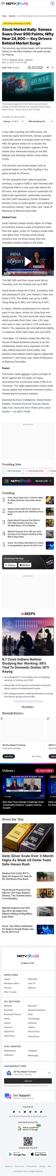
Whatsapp (33, 1055)
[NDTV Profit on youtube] (35, 1112)
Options (32, 987)
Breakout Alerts (12, 983)
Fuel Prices (9, 1036)
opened (25, 374)
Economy (8, 1010)
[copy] (52, 67)
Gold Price (9, 1031)
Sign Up (28, 1081)
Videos (31, 1027)
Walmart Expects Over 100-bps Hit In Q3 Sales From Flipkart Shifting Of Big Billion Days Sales (17, 912)
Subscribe (9, 756)
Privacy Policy (32, 1166)
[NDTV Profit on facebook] (14, 1112)
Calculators (33, 1036)
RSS (49, 1166)
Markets (29, 59)
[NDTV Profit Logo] (28, 955)
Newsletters (10, 1050)
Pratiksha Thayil (16, 59)
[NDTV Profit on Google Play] (17, 1154)
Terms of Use (19, 1166)
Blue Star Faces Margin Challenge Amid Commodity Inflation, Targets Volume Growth (23, 805)
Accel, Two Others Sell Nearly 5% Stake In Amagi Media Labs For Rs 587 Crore (18, 929)
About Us (8, 1166)
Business (17, 400)
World (7, 1018)
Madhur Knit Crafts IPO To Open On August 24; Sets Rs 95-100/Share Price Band (17, 876)
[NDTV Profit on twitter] (19, 1112)
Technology (34, 1018)
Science (8, 1027)
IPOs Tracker (10, 992)
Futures (8, 987)
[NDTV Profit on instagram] (25, 1112)
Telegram (32, 1050)
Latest (46, 407)
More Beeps (27, 707)
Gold (16, 407)
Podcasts (8, 1055)
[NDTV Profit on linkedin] (30, 1112)
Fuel (10, 407)
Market (47, 400)
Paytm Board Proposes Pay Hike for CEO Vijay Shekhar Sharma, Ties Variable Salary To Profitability (17, 894)
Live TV (31, 983)
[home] (17, 3)
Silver (28, 407)
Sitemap (42, 1166)
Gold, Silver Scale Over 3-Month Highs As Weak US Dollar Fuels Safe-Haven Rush (27, 860)
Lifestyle (32, 1023)
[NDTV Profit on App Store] (39, 1154)
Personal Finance (31, 403)
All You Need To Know (13, 745)
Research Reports (37, 1010)
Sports (7, 1023)
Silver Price (33, 1031)
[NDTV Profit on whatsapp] (41, 1112)
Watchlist (32, 979)
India (30, 1014)
